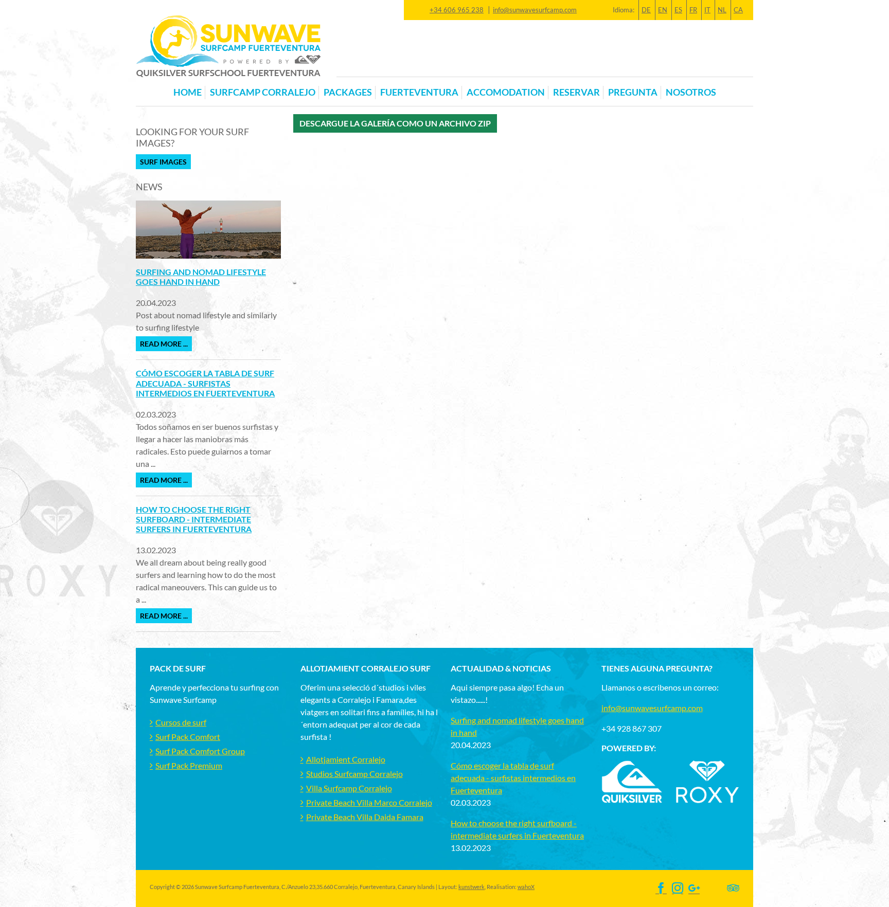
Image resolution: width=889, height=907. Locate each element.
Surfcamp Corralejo (262, 92)
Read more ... (164, 343)
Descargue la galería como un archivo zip (395, 123)
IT (707, 10)
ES (678, 10)
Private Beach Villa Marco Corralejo (369, 802)
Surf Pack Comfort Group (200, 751)
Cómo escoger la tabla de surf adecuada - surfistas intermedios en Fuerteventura (205, 382)
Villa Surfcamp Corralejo (349, 788)
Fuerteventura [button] (419, 92)
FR (693, 10)
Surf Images (163, 161)
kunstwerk (471, 886)
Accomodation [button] (506, 92)
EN (662, 10)
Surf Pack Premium (188, 765)
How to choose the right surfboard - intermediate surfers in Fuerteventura (194, 519)
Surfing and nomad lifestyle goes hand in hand (201, 276)
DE (646, 10)
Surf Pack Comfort (187, 736)
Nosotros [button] (691, 92)
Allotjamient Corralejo (345, 759)
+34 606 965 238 (457, 10)
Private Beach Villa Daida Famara (364, 817)
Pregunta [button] (632, 92)
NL (722, 10)
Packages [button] (348, 92)
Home (187, 92)
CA (738, 10)
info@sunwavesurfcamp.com (535, 10)
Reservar (576, 92)
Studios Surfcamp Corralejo (354, 773)
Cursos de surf (180, 722)
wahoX (526, 886)
